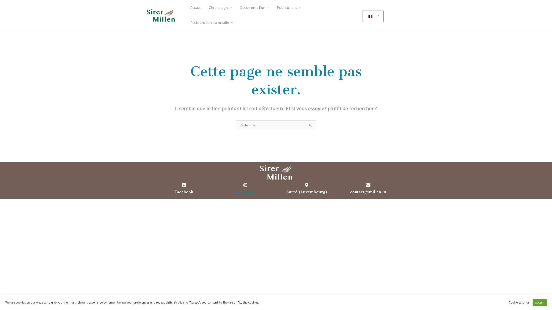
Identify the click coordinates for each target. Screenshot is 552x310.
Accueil (196, 7)
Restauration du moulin (209, 22)
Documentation (252, 7)
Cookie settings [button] (519, 302)
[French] (372, 16)
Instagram (245, 192)
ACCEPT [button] (539, 302)
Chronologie (218, 7)
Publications (287, 7)
